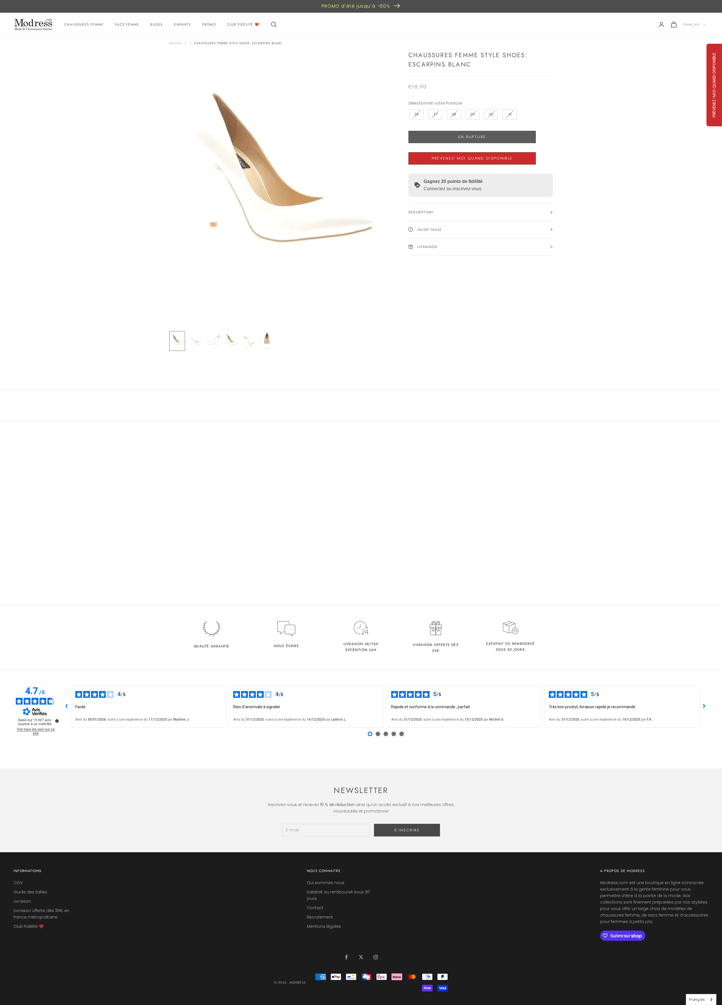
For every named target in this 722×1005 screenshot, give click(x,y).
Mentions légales (324, 926)
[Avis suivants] (704, 706)
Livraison (22, 901)
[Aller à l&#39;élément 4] (231, 341)
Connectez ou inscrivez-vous (452, 188)
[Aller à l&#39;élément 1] (177, 341)
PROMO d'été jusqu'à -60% (356, 6)
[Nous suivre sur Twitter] (361, 957)
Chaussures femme (84, 24)
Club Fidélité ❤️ (243, 24)
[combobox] (701, 999)
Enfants (182, 24)
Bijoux (156, 24)
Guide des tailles (30, 892)
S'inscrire (407, 830)
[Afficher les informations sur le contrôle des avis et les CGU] (57, 721)
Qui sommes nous (325, 883)
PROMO (209, 24)
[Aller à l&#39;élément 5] (249, 341)
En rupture (472, 137)
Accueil (176, 43)
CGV (18, 883)
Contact (315, 908)
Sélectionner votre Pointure (435, 103)
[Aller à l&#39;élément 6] (267, 341)
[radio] (416, 114)
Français (691, 24)
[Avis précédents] (66, 706)
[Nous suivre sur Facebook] (346, 957)
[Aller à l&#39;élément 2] (195, 341)
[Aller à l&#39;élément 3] (213, 341)
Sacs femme (127, 24)
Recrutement (320, 917)
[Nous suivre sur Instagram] (375, 957)
